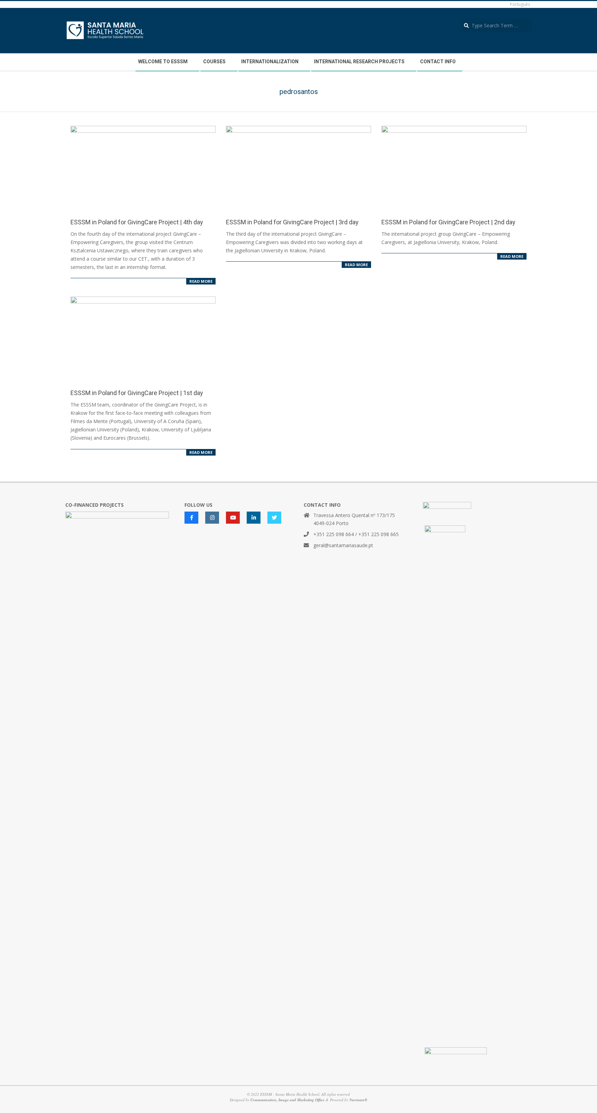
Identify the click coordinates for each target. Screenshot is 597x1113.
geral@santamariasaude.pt (343, 545)
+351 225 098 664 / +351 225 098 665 (356, 534)
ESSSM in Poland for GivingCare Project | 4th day (136, 222)
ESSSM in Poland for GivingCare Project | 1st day (136, 392)
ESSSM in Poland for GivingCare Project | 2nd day (448, 222)
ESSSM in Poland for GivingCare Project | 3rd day (292, 222)
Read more (200, 281)
